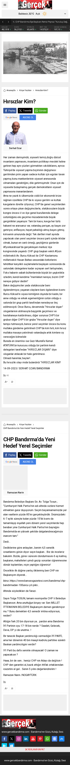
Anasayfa (11, 90)
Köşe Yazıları (25, 90)
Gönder (43, 110)
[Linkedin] (26, 739)
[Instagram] (18, 739)
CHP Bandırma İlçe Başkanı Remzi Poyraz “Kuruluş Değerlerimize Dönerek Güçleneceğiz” (41, 22)
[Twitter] (11, 739)
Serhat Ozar (15, 148)
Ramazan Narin (15, 492)
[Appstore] (61, 739)
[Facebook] (4, 739)
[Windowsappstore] (11, 746)
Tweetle (27, 110)
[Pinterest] (40, 739)
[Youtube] (33, 739)
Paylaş (11, 110)
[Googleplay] (4, 746)
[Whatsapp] (47, 739)
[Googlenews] (54, 739)
